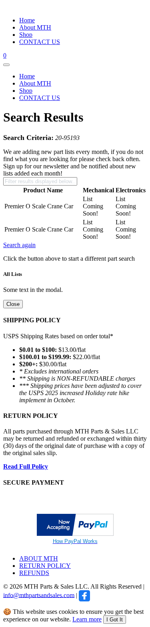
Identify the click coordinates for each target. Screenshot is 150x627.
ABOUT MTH (38, 558)
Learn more (87, 619)
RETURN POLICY (45, 565)
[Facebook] (84, 594)
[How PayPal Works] (75, 533)
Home (27, 20)
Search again (19, 245)
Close (13, 304)
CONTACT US (39, 41)
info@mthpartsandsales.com (38, 594)
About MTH (35, 27)
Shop (25, 34)
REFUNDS (34, 572)
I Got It (114, 620)
